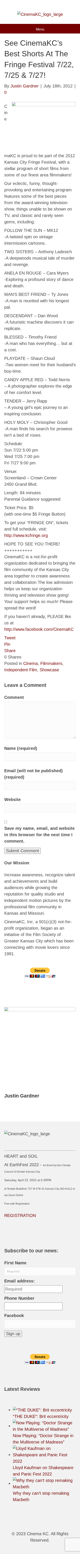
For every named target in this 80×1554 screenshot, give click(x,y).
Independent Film (20, 669)
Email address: (19, 1281)
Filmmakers (51, 663)
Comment (14, 697)
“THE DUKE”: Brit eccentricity (40, 1416)
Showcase (49, 669)
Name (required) (20, 748)
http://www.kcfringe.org (26, 535)
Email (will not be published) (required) (33, 773)
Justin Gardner (21, 1096)
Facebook (14, 1315)
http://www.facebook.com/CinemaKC (39, 629)
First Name (15, 1262)
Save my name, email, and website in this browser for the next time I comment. (39, 834)
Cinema (30, 663)
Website (12, 799)
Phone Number (19, 1298)
